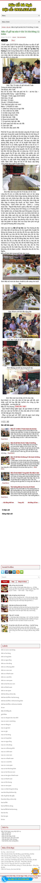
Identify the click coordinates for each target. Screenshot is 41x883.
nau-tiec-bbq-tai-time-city (8, 792)
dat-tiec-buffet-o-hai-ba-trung (10, 697)
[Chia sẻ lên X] (6, 422)
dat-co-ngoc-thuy (6, 660)
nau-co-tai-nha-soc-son (8, 772)
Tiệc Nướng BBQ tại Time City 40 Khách (23, 487)
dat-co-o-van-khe (6, 677)
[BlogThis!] (4, 422)
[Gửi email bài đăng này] (2, 422)
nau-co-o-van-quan (7, 765)
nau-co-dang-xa (6, 724)
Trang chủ (21, 502)
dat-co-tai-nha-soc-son (8, 684)
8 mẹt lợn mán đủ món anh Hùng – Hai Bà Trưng (23, 625)
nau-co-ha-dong (6, 734)
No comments (21, 37)
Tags (12, 581)
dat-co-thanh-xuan (6, 687)
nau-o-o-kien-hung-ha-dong (9, 789)
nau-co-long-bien (6, 738)
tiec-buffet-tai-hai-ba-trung (9, 809)
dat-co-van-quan (6, 690)
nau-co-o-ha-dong (6, 745)
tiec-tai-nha (4, 812)
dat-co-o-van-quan (6, 680)
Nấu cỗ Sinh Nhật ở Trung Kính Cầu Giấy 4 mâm (25, 473)
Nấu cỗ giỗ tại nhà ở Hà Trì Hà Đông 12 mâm (20, 32)
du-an (8, 27)
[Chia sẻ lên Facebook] (8, 422)
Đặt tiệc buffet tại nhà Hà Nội (17, 605)
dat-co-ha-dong (6, 653)
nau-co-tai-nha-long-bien (8, 768)
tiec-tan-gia (4, 816)
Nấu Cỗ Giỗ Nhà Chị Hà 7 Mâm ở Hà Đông (23, 443)
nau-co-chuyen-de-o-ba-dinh (9, 717)
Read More (4, 439)
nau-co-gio (4, 731)
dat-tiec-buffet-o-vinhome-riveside (11, 704)
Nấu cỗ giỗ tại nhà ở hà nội (17, 595)
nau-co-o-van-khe (6, 762)
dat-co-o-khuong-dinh (7, 667)
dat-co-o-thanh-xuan (7, 673)
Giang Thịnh (34, 878)
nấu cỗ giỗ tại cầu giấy (7, 796)
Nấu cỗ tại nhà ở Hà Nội (16, 585)
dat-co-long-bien (6, 656)
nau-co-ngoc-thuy (6, 741)
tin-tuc (3, 819)
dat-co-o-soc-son (6, 670)
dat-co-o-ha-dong (6, 663)
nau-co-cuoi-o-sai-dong (8, 721)
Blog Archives (22, 581)
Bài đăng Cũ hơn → (33, 502)
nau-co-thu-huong (6, 782)
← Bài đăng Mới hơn (8, 502)
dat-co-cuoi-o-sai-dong (8, 650)
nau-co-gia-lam (5, 728)
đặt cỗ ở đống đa (6, 711)
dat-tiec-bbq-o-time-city (8, 694)
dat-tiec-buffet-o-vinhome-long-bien (12, 701)
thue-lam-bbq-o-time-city (8, 799)
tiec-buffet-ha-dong (7, 806)
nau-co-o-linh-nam (6, 751)
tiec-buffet (4, 802)
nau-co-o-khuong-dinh (8, 748)
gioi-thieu (4, 714)
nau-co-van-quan (6, 785)
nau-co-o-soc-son (6, 755)
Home (3, 27)
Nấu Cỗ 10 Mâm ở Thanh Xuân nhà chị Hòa (23, 429)
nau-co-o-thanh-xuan (7, 758)
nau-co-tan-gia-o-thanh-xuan (9, 775)
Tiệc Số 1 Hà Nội (14, 615)
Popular (5, 581)
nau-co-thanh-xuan (6, 779)
